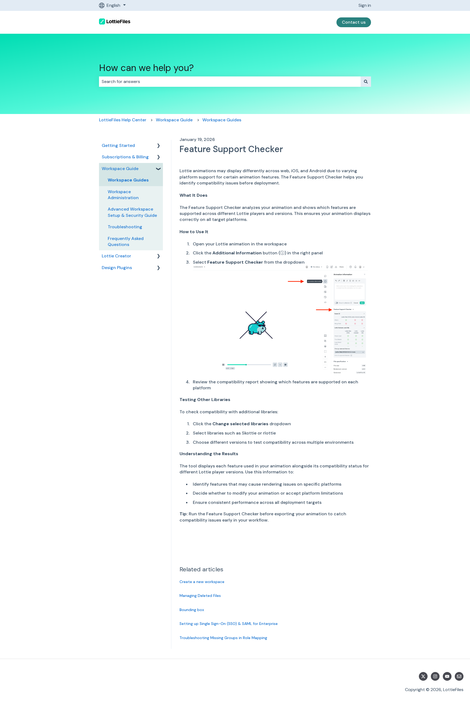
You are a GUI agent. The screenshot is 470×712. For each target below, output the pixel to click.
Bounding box (192, 609)
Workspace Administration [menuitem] (123, 195)
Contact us (354, 22)
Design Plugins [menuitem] (117, 267)
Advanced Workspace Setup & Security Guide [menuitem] (132, 212)
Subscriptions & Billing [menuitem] (125, 157)
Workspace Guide (174, 120)
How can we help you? (146, 68)
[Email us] (459, 676)
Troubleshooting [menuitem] (125, 227)
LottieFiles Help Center (122, 120)
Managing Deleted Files (200, 595)
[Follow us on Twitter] (423, 676)
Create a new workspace (202, 581)
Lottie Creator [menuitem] (116, 256)
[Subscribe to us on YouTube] (447, 676)
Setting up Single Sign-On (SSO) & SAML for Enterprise (229, 623)
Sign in (364, 5)
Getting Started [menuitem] (118, 145)
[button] (158, 146)
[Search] (366, 81)
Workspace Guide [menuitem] (120, 168)
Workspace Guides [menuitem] (128, 180)
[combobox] (230, 81)
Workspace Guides (221, 120)
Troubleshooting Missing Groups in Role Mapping (223, 637)
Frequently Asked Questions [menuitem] (126, 241)
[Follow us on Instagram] (435, 676)
